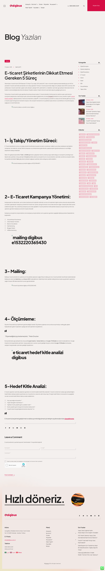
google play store (92, 164)
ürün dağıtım (93, 197)
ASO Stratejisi (90, 137)
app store (82, 134)
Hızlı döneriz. (35, 498)
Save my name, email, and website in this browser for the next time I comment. (25, 461)
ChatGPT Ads (83, 145)
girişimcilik (82, 164)
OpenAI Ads (93, 180)
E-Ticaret (82, 75)
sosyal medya (94, 188)
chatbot (94, 142)
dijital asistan (90, 153)
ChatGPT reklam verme (85, 148)
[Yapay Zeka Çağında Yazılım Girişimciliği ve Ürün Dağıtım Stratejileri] (82, 102)
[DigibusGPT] (21, 428)
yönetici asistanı (84, 197)
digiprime (82, 153)
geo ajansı (82, 161)
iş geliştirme (83, 172)
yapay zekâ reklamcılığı (85, 194)
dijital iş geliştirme (91, 156)
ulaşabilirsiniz (69, 419)
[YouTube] (17, 428)
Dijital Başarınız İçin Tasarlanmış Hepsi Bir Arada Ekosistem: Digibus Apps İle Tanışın (88, 548)
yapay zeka (82, 191)
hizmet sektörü (83, 167)
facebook (89, 158)
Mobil (81, 80)
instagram (82, 169)
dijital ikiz (82, 156)
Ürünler (41, 4)
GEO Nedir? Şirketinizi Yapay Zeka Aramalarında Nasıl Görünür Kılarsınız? (93, 114)
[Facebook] (5, 428)
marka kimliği (83, 178)
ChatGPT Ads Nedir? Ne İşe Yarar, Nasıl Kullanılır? (93, 122)
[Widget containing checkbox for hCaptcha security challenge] (15, 465)
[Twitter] (9, 428)
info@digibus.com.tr (10, 540)
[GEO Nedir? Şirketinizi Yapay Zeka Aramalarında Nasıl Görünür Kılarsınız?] (82, 112)
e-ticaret (82, 158)
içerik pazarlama (91, 169)
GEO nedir (90, 161)
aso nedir (82, 137)
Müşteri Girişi (96, 5)
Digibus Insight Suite (85, 150)
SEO (81, 83)
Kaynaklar (36, 7)
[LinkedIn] (13, 428)
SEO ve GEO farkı (84, 188)
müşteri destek (83, 180)
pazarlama (82, 183)
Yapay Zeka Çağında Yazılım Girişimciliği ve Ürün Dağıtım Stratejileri (93, 104)
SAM (89, 183)
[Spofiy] (25, 428)
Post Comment (9, 475)
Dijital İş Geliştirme (85, 69)
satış (94, 183)
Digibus (47, 563)
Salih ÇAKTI (18, 67)
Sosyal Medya (84, 86)
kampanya (82, 175)
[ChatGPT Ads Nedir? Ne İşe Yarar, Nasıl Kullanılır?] (82, 121)
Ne (53, 4)
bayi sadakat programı (85, 139)
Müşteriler (46, 4)
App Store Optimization (93, 134)
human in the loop (94, 167)
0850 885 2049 (74, 6)
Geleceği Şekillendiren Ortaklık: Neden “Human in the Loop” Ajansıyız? (88, 554)
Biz (34, 4)
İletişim (42, 7)
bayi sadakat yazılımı (85, 142)
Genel (7, 61)
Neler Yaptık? (28, 7)
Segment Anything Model (86, 186)
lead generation (91, 175)
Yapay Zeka (83, 89)
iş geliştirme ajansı (93, 172)
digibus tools (96, 150)
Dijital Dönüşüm (84, 66)
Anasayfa (27, 4)
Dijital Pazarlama (84, 72)
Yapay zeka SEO (92, 191)
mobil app (91, 178)
